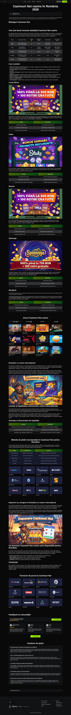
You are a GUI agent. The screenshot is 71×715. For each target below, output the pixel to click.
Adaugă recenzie (56, 619)
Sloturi (55, 321)
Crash (41, 321)
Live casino (28, 321)
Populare (14, 321)
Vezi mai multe (35, 636)
